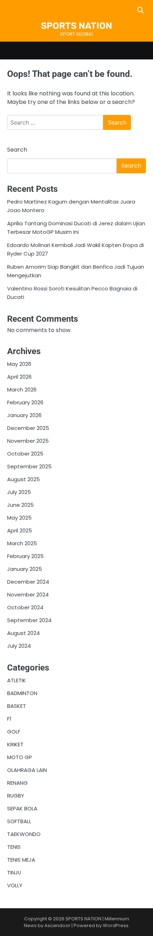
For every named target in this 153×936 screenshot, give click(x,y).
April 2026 (19, 376)
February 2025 (25, 556)
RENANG (17, 783)
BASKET (16, 706)
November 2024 (28, 594)
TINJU (14, 872)
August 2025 (23, 479)
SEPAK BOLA (22, 808)
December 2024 (28, 581)
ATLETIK (16, 680)
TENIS (14, 847)
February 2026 (25, 402)
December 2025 (28, 428)
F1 (9, 718)
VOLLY (14, 885)
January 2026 (24, 415)
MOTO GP (19, 757)
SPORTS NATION (76, 25)
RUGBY (15, 795)
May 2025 (19, 517)
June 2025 (20, 505)
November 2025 (28, 441)
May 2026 (19, 364)
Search (17, 150)
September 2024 (29, 620)
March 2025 (22, 543)
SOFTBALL (19, 821)
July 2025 (19, 492)
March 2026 (22, 389)
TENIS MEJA (21, 859)
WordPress (115, 925)
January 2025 (24, 569)
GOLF (13, 731)
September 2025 (29, 466)
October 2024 (25, 607)
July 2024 (19, 646)
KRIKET (15, 744)
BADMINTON (22, 693)
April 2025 (19, 530)
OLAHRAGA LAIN (27, 770)
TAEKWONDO (24, 834)
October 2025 (25, 453)
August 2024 (23, 633)
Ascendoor (57, 925)
